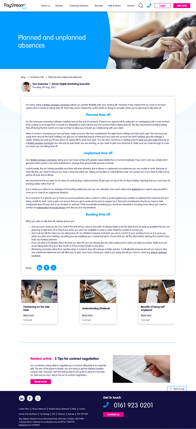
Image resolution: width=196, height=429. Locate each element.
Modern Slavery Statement (59, 409)
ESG (53, 414)
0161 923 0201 (148, 6)
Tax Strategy (44, 414)
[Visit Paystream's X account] (53, 267)
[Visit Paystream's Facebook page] (46, 267)
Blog (23, 77)
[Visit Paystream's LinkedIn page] (39, 267)
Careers (82, 409)
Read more (28, 315)
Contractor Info (37, 77)
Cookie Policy (24, 409)
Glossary (61, 414)
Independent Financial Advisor (51, 208)
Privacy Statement (39, 409)
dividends (136, 189)
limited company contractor (57, 105)
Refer (74, 409)
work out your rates (148, 140)
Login (163, 5)
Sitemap (71, 414)
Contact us (113, 414)
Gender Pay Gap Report (28, 414)
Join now (182, 5)
